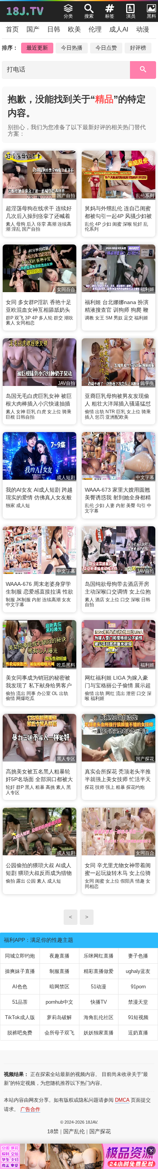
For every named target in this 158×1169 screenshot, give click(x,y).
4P (98, 224)
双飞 (19, 318)
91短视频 (138, 1017)
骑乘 (66, 411)
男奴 (118, 318)
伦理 (95, 29)
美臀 (130, 505)
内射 (120, 505)
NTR (110, 411)
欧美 (74, 29)
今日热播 (71, 48)
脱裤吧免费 (19, 1033)
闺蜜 (117, 224)
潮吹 (68, 318)
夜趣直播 (59, 956)
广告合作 (30, 1109)
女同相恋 (25, 323)
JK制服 (23, 599)
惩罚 (99, 417)
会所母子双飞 (59, 1033)
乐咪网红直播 (99, 956)
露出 (20, 881)
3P (28, 318)
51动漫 (98, 986)
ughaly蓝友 (138, 971)
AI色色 (19, 986)
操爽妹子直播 (20, 971)
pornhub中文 (59, 1002)
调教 (89, 318)
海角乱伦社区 (99, 1017)
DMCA (122, 1100)
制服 (10, 599)
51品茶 (20, 1002)
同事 (31, 693)
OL (55, 693)
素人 (10, 224)
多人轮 (46, 318)
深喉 (127, 224)
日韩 (53, 29)
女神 (20, 411)
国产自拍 (31, 229)
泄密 (130, 693)
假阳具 (127, 881)
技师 (99, 787)
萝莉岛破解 (59, 1017)
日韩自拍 (25, 417)
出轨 (99, 411)
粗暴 (39, 787)
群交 (58, 318)
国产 (33, 29)
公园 (31, 881)
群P (9, 318)
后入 (31, 224)
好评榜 (138, 48)
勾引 (141, 505)
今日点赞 (106, 48)
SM (108, 318)
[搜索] (143, 70)
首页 (12, 29)
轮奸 (137, 224)
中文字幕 (15, 604)
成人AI (118, 29)
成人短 (23, 505)
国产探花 (100, 1131)
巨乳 (31, 411)
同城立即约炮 (20, 956)
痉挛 (41, 224)
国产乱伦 (74, 1131)
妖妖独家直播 (99, 1033)
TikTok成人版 (20, 1017)
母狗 (20, 224)
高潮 (51, 224)
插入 (89, 417)
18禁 (53, 1131)
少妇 (106, 224)
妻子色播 (138, 956)
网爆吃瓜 (25, 698)
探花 (89, 787)
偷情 (89, 411)
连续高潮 (51, 599)
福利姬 (141, 318)
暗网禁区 (59, 986)
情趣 (140, 881)
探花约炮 (135, 787)
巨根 (10, 417)
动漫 (142, 29)
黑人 (29, 787)
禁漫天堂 (138, 1002)
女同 (89, 881)
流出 (20, 693)
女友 (66, 599)
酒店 (99, 599)
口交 (125, 599)
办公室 (44, 693)
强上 (110, 787)
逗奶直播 (138, 1033)
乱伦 (89, 224)
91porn (138, 986)
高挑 (50, 787)
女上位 (54, 411)
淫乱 (16, 229)
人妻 (110, 505)
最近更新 (37, 48)
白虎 (41, 411)
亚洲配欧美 (116, 417)
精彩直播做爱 (99, 971)
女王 (99, 318)
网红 (110, 693)
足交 (128, 318)
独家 (10, 505)
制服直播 (59, 971)
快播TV (99, 1002)
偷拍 (10, 693)
